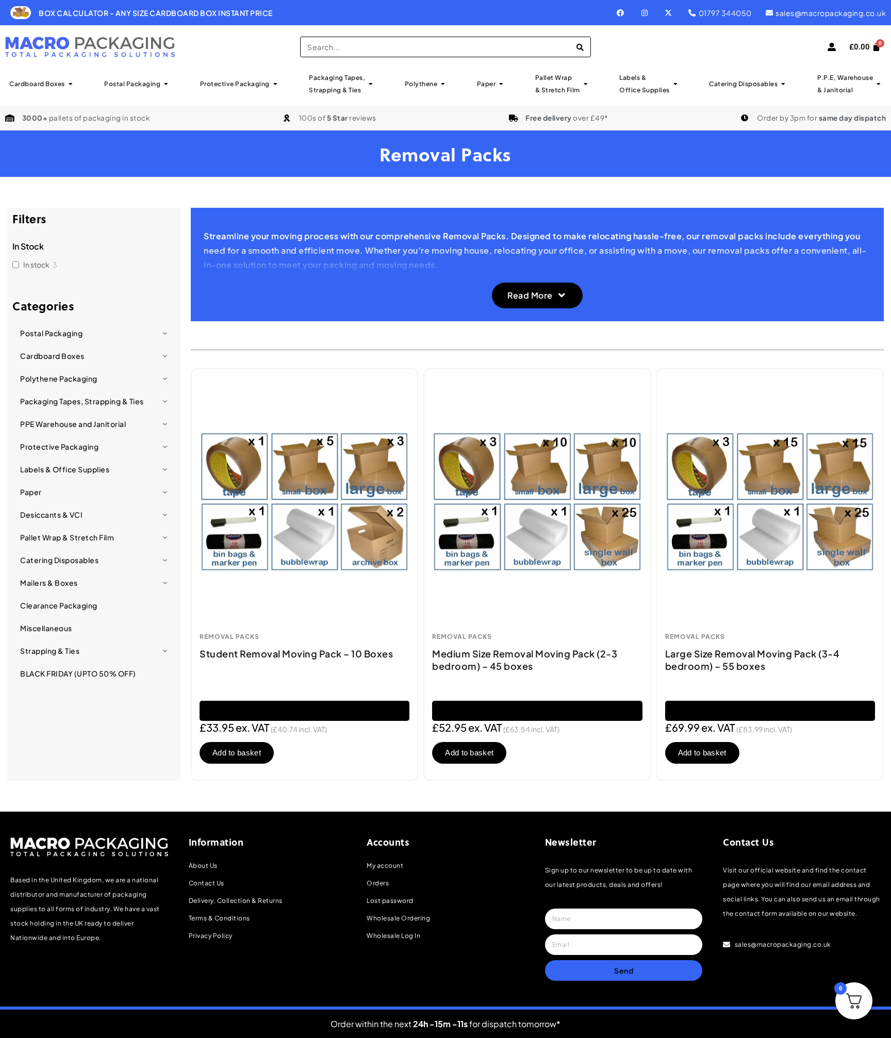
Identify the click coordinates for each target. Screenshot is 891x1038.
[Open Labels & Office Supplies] (675, 84)
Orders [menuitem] (378, 883)
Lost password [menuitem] (390, 900)
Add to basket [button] (236, 752)
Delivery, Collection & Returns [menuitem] (236, 900)
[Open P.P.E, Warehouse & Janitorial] (879, 84)
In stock (36, 264)
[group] (264, 13)
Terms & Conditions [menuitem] (219, 918)
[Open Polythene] (443, 84)
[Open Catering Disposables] (783, 84)
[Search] (580, 47)
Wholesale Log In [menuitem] (393, 936)
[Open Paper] (501, 84)
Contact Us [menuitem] (206, 883)
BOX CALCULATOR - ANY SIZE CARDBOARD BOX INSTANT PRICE (156, 13)
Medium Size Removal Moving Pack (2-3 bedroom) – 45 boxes (524, 659)
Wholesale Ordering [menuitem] (398, 918)
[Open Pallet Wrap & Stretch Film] (586, 84)
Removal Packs (229, 637)
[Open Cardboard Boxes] (71, 84)
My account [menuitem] (385, 865)
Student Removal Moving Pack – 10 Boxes (296, 654)
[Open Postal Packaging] (166, 84)
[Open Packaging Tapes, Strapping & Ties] (371, 84)
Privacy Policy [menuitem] (211, 936)
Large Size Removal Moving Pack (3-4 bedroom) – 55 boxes (752, 659)
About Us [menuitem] (203, 865)
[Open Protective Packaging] (275, 84)
